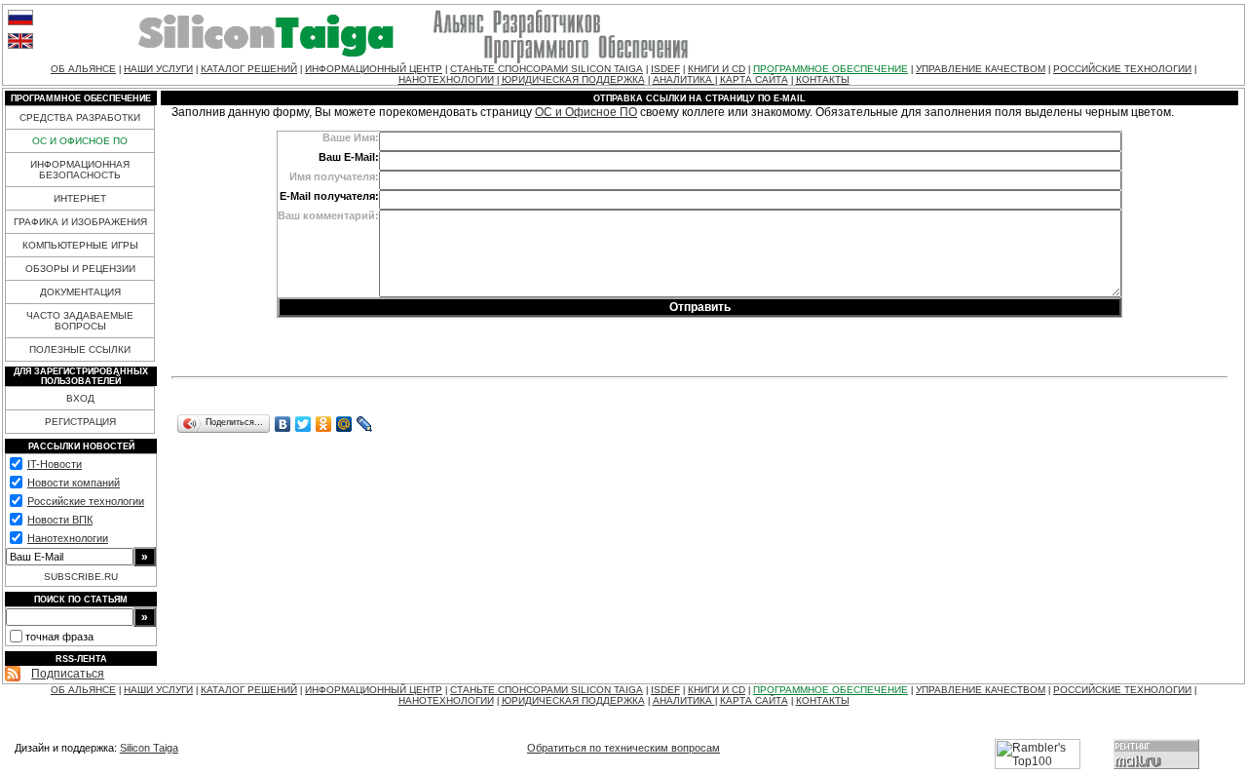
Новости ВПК (60, 519)
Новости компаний (73, 482)
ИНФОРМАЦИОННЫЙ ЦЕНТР (373, 68)
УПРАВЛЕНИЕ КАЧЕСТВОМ (980, 68)
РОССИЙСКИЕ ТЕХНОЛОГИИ (1122, 68)
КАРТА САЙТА (754, 79)
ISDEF (665, 68)
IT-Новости (54, 464)
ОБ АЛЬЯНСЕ (83, 68)
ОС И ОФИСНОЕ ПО (80, 141)
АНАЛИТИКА (684, 79)
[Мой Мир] (344, 424)
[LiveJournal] (365, 424)
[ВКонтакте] (283, 424)
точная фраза (59, 636)
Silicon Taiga (149, 748)
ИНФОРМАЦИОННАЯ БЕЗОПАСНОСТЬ (80, 169)
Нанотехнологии (67, 538)
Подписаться (67, 673)
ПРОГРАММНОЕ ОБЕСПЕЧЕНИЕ (830, 68)
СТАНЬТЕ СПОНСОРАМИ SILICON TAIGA (546, 68)
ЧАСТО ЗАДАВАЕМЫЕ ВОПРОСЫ (79, 320)
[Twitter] (303, 424)
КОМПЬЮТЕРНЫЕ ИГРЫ (80, 245)
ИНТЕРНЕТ (80, 198)
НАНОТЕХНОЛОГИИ (446, 79)
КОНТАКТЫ (823, 79)
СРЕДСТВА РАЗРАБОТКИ (79, 117)
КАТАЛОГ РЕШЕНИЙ (249, 68)
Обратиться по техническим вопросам (623, 748)
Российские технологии (85, 501)
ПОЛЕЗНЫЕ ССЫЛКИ (80, 349)
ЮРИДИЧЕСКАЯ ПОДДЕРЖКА (573, 79)
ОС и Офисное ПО (586, 112)
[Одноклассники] (324, 424)
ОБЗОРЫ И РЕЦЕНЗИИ (80, 268)
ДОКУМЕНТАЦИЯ (80, 292)
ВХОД (80, 398)
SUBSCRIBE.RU (81, 576)
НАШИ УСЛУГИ (158, 68)
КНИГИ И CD (716, 68)
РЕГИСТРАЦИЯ (80, 421)
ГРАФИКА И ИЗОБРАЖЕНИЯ (80, 221)
